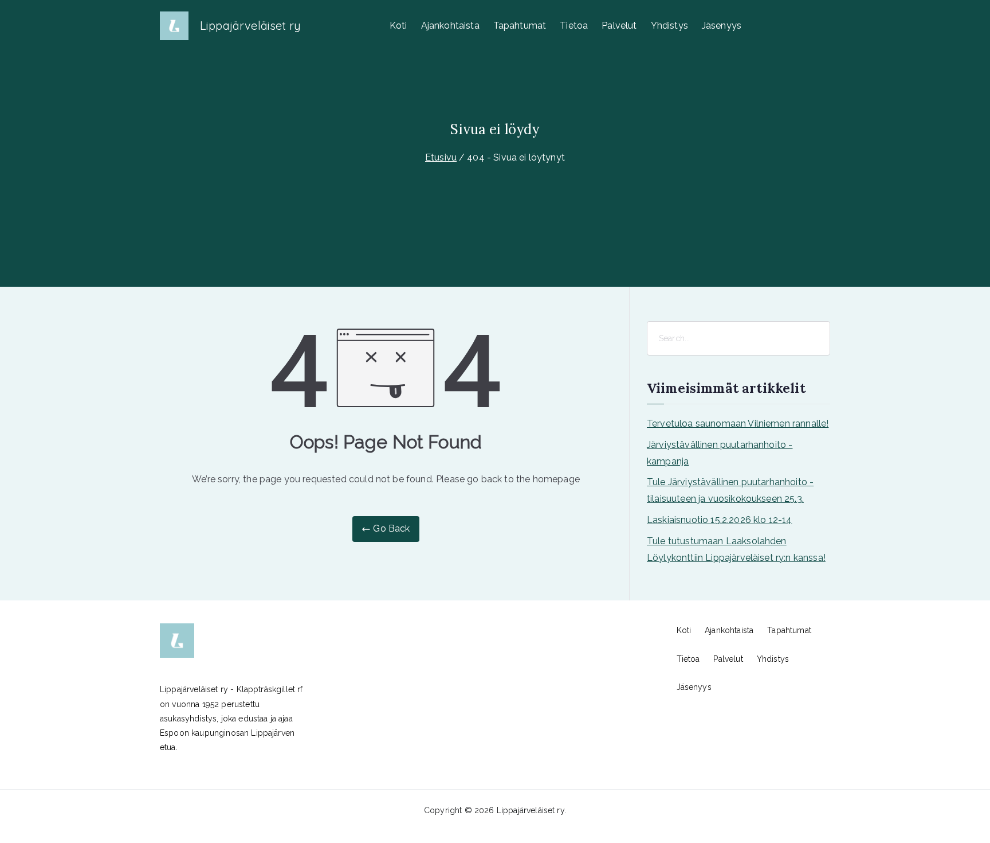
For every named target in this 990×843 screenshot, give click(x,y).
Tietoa (574, 25)
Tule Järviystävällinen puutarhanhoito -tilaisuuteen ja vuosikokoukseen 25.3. (730, 490)
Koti (398, 25)
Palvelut (619, 25)
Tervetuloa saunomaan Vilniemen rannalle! (737, 423)
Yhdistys (669, 25)
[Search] (820, 338)
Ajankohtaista (450, 25)
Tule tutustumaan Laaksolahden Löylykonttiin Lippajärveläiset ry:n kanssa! (736, 549)
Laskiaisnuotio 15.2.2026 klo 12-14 (719, 519)
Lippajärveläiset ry (250, 25)
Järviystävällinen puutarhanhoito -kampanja (719, 453)
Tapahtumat (520, 25)
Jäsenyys (721, 25)
